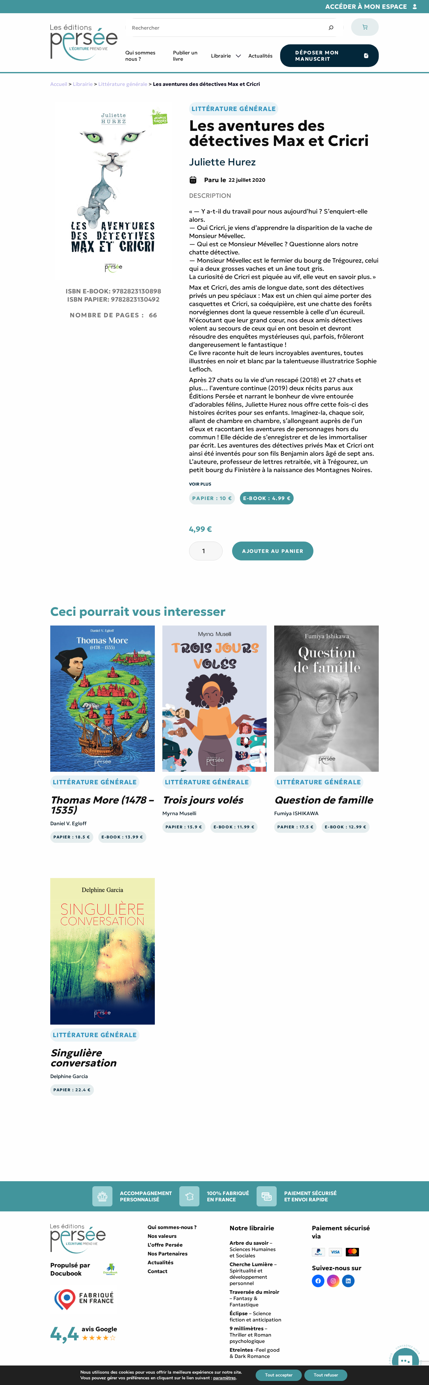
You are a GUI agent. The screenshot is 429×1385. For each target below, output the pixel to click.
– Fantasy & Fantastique (254, 1298)
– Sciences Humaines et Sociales (253, 1249)
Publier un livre (185, 55)
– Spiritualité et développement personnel (253, 1273)
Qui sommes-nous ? (172, 1227)
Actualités (260, 56)
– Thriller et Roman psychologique (250, 1334)
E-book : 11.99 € (234, 827)
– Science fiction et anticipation (255, 1316)
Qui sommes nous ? (140, 55)
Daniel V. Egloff (68, 823)
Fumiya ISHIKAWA (296, 813)
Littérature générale (122, 84)
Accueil (58, 84)
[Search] (331, 27)
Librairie (221, 56)
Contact (157, 1271)
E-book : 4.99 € (267, 498)
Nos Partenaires (167, 1253)
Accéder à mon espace (366, 7)
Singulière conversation (83, 1058)
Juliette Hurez (222, 162)
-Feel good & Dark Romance (255, 1353)
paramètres (224, 1378)
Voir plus (200, 484)
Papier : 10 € (212, 498)
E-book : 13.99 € (122, 837)
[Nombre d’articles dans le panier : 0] (365, 27)
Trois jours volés (202, 800)
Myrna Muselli (179, 813)
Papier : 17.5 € (295, 827)
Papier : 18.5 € (71, 837)
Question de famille (323, 800)
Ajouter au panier (272, 551)
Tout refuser (326, 1375)
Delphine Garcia (69, 1076)
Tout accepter (278, 1375)
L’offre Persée (165, 1245)
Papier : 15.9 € (184, 827)
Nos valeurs (162, 1236)
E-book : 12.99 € (346, 827)
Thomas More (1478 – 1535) (101, 805)
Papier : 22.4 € (72, 1090)
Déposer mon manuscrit (317, 55)
